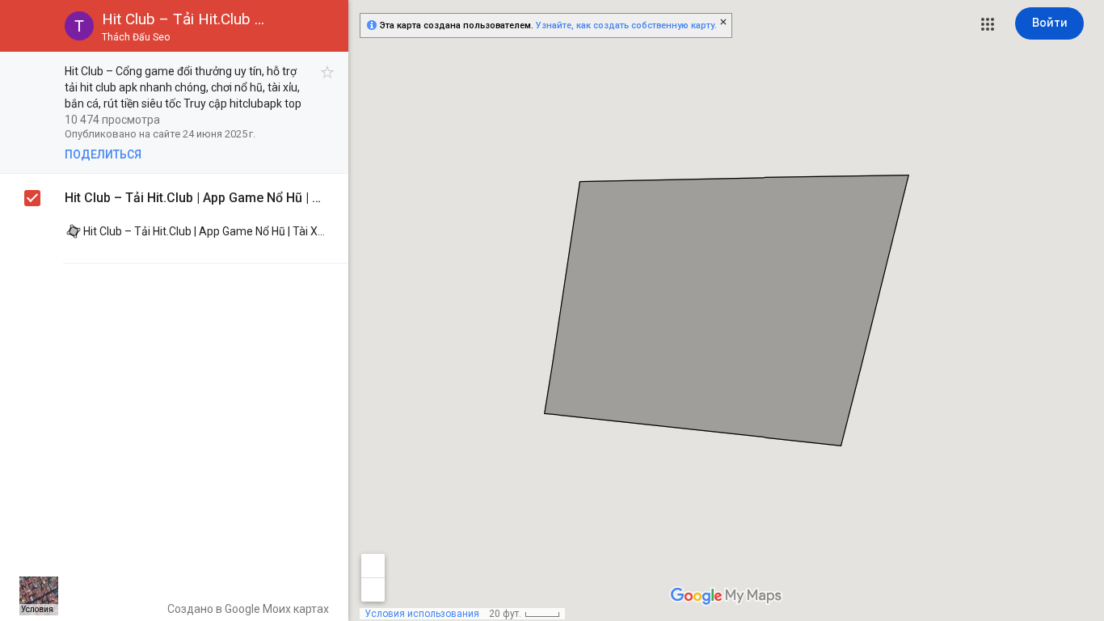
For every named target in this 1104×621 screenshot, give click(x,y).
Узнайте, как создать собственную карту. (626, 25)
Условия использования (421, 613)
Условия (37, 609)
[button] (987, 24)
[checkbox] (327, 72)
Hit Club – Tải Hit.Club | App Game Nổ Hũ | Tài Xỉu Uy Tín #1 (194, 197)
